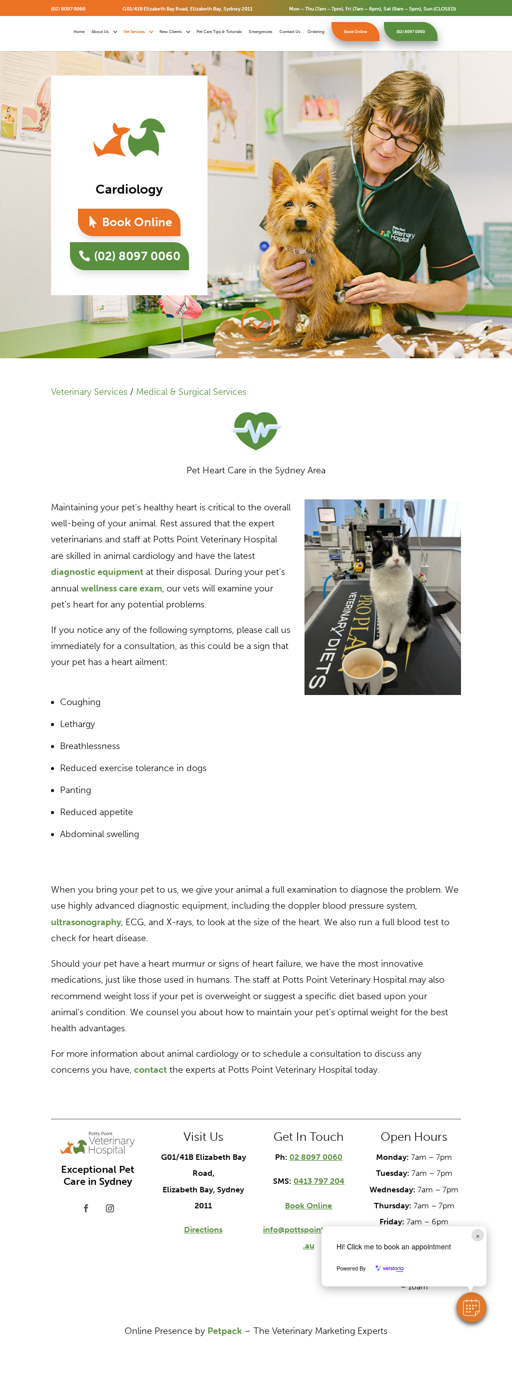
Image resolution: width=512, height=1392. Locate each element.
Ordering (316, 32)
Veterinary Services (89, 391)
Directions (203, 1229)
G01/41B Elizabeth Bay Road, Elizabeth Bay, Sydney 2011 (187, 9)
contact (150, 1069)
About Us (100, 32)
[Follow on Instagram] (110, 1208)
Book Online (355, 31)
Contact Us (290, 32)
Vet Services (134, 32)
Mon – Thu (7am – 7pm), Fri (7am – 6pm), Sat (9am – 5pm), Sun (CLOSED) (372, 9)
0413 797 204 (319, 1181)
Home (79, 32)
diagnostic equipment (97, 571)
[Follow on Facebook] (86, 1208)
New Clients (171, 32)
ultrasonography (86, 922)
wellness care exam (121, 588)
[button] (471, 1307)
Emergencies (260, 32)
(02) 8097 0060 (68, 9)
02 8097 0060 (316, 1157)
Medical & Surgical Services (191, 391)
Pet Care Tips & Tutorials (219, 32)
